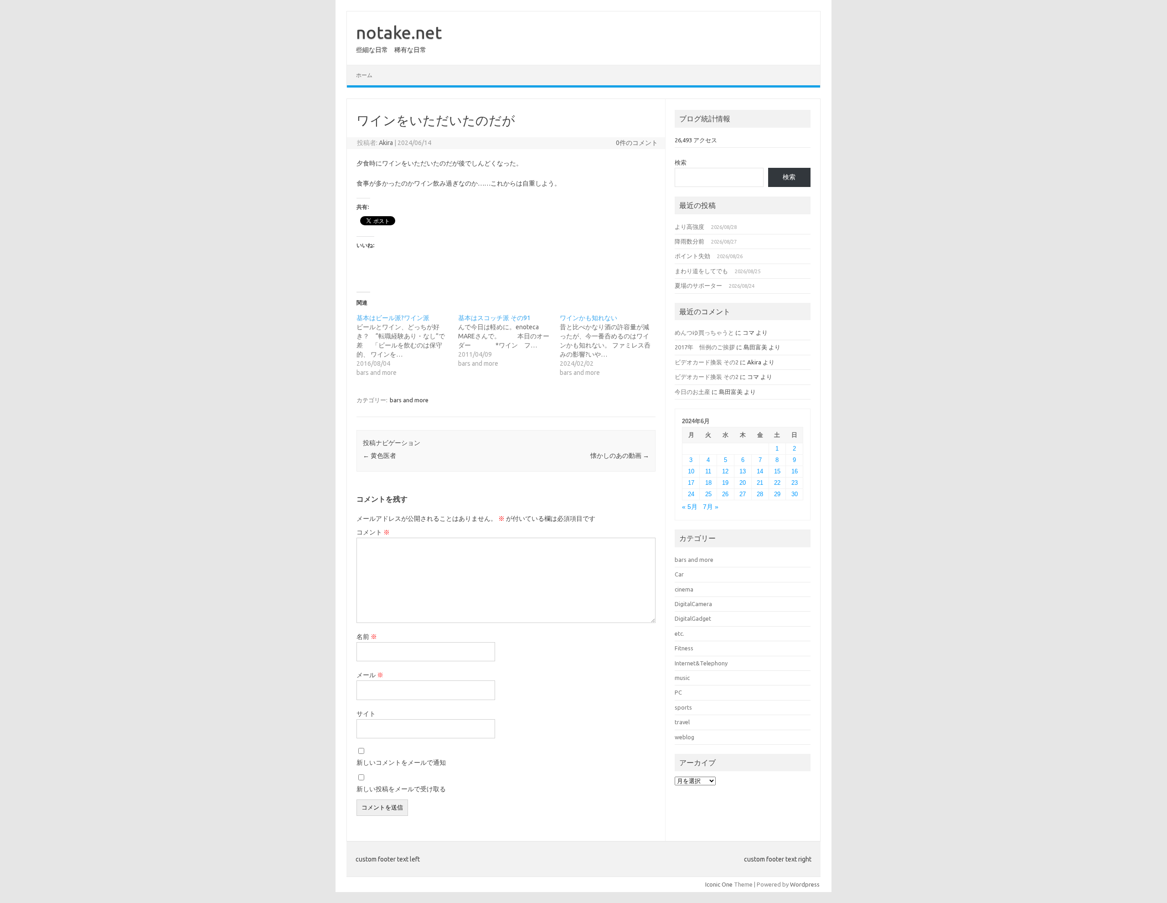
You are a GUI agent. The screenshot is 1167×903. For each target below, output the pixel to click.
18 (708, 482)
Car (679, 574)
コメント (373, 532)
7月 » (710, 506)
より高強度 (689, 226)
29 (777, 494)
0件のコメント (637, 142)
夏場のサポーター (698, 285)
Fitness (684, 648)
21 (760, 482)
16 (794, 471)
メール (369, 675)
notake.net (399, 32)
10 (691, 471)
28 (760, 494)
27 (742, 494)
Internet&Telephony (701, 663)
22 (777, 482)
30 (794, 494)
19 (725, 482)
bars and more (409, 400)
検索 (681, 162)
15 (777, 471)
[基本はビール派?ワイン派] (407, 345)
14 (760, 471)
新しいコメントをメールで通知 (401, 762)
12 (725, 471)
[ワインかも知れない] (610, 345)
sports (683, 707)
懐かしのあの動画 (619, 455)
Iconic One (719, 884)
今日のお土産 (692, 392)
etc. (679, 633)
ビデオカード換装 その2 (706, 362)
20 (742, 482)
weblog (684, 737)
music (682, 678)
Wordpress (805, 884)
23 (794, 482)
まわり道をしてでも (701, 271)
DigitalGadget (693, 618)
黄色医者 (379, 455)
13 (742, 471)
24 (691, 494)
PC (678, 692)
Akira (386, 142)
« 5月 (689, 506)
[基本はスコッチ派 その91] (509, 340)
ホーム (364, 75)
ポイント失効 (692, 256)
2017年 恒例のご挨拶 (705, 347)
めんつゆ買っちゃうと (704, 332)
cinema (684, 589)
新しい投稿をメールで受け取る (401, 789)
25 (708, 494)
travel (682, 722)
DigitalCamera (693, 604)
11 (708, 471)
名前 (366, 636)
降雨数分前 (689, 241)
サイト (366, 713)
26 (725, 494)
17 (691, 482)
